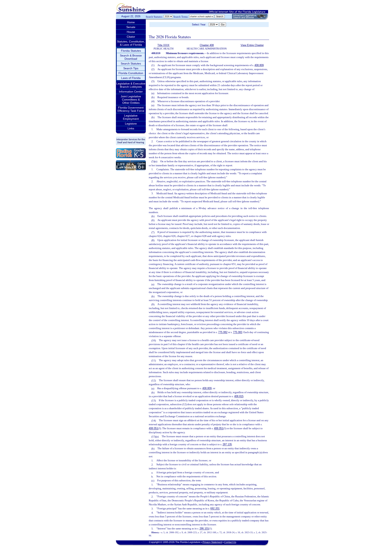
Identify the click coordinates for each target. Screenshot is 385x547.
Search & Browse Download (131, 57)
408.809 (259, 65)
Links (131, 128)
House (131, 31)
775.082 (222, 332)
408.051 (153, 428)
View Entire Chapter (252, 45)
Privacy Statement (212, 542)
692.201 (215, 508)
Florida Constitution (131, 73)
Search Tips (130, 68)
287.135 (227, 444)
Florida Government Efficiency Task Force (131, 109)
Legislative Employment (131, 117)
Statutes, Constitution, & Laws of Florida (131, 43)
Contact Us (230, 542)
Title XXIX (163, 45)
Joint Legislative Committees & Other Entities (131, 99)
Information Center (131, 91)
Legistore (131, 123)
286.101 (204, 528)
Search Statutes (131, 63)
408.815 (238, 396)
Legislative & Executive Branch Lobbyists (130, 85)
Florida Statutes (131, 50)
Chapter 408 (207, 45)
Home (131, 22)
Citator (131, 36)
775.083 (237, 332)
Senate (130, 27)
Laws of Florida (131, 78)
